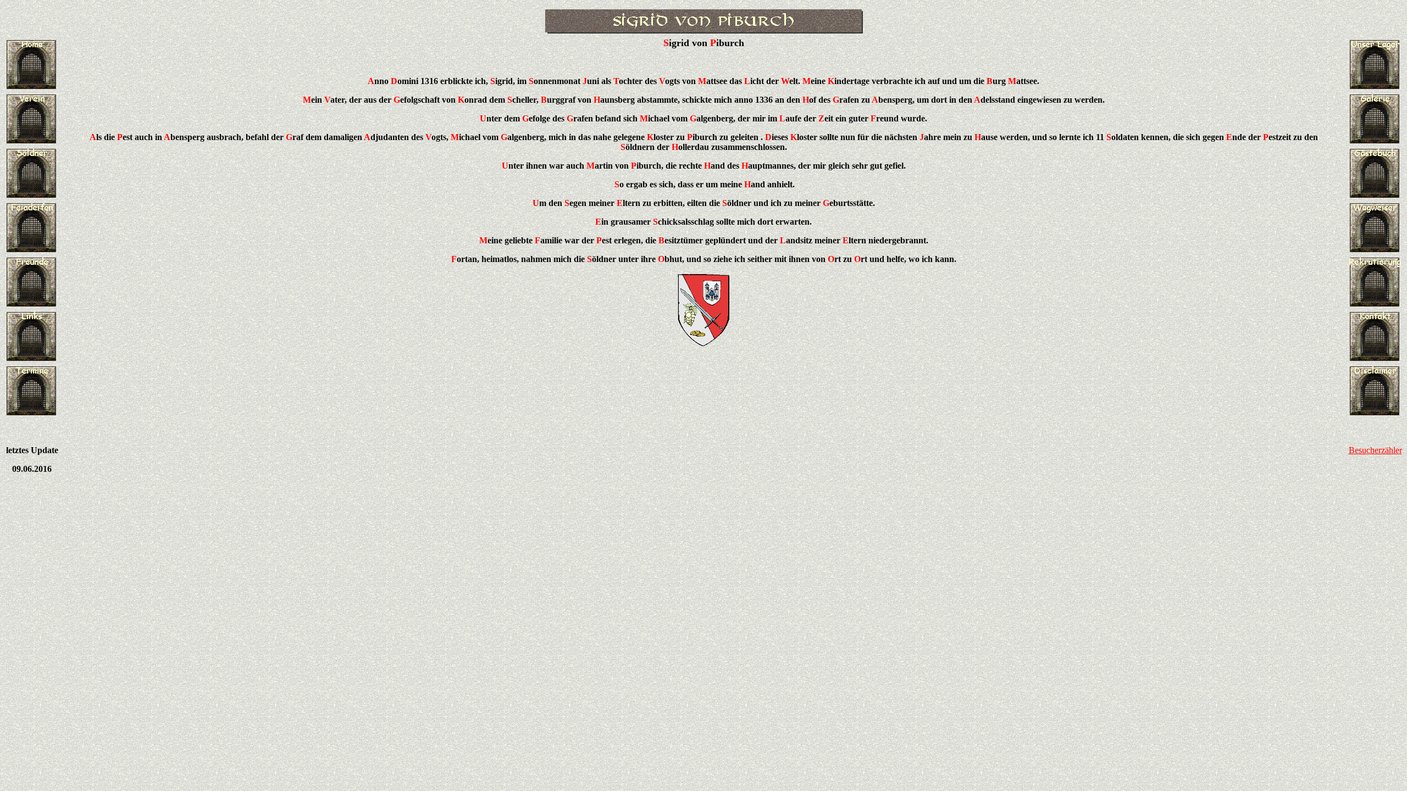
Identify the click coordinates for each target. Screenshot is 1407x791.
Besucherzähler (1375, 450)
